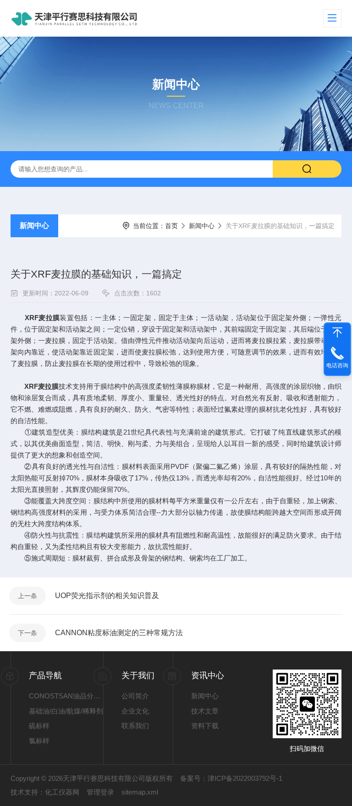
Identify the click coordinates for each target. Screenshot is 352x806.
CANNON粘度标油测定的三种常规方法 (119, 633)
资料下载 (205, 726)
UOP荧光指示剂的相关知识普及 (107, 595)
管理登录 (100, 792)
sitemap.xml (139, 792)
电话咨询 (337, 365)
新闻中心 (34, 225)
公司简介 (135, 696)
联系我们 (135, 726)
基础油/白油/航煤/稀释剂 (66, 711)
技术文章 (205, 711)
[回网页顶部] (337, 332)
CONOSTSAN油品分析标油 (66, 696)
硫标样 (39, 726)
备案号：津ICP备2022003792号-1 (231, 778)
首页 (171, 225)
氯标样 (39, 741)
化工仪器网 (62, 792)
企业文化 (135, 711)
